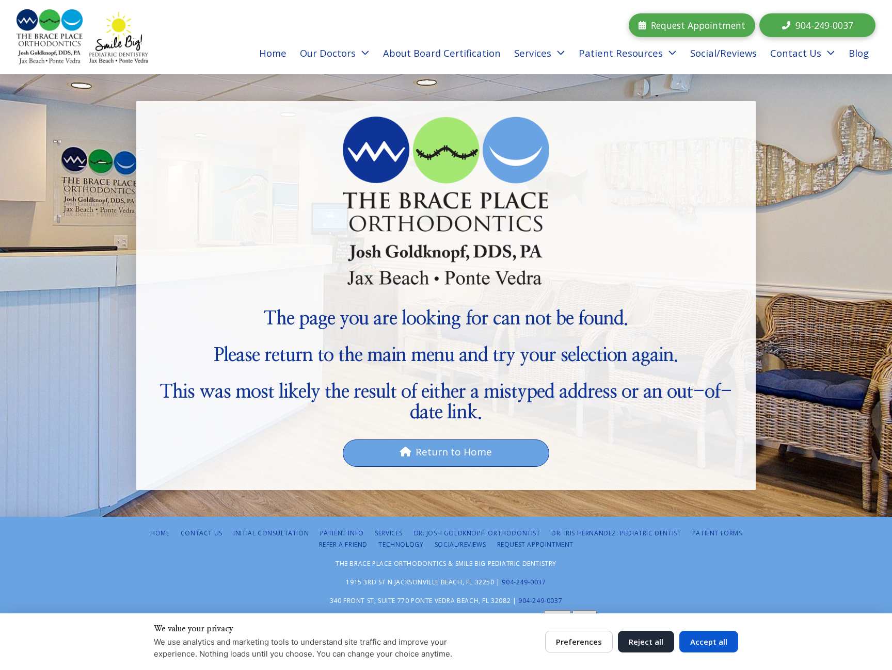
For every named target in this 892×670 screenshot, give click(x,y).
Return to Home (454, 452)
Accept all (708, 641)
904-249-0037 (524, 582)
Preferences (579, 641)
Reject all (646, 641)
